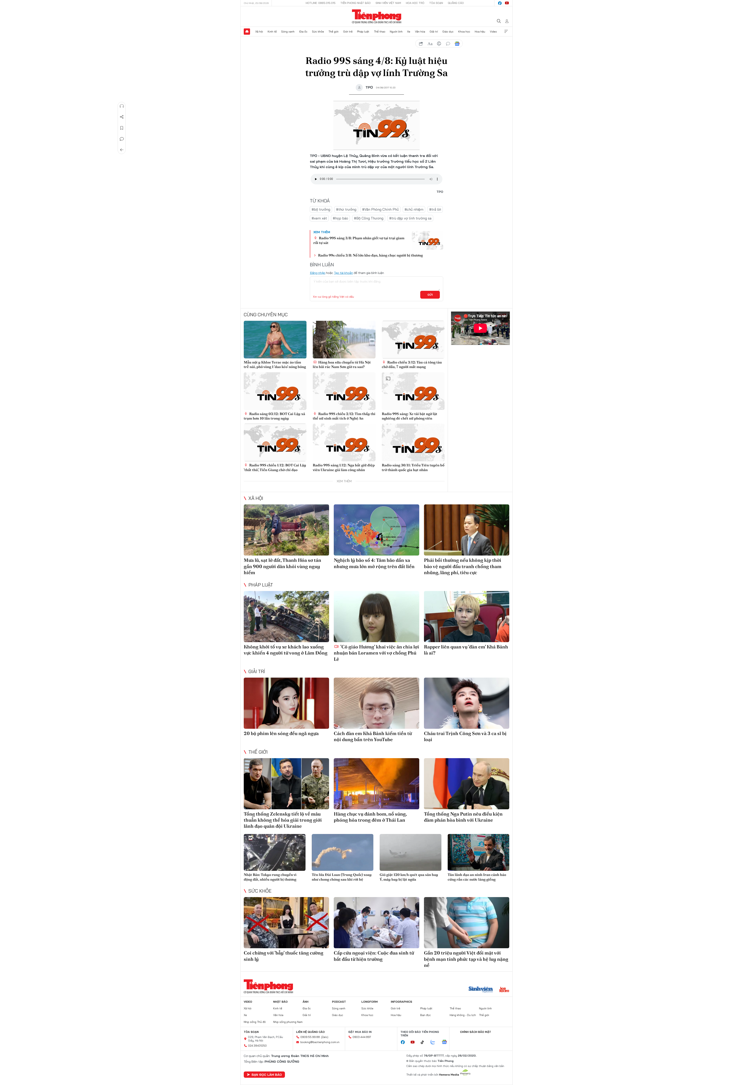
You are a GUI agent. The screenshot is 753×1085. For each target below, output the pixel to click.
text (430, 44)
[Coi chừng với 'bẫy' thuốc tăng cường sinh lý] (286, 922)
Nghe (122, 106)
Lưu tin (122, 128)
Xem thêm (506, 31)
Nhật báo (280, 1001)
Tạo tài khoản (343, 273)
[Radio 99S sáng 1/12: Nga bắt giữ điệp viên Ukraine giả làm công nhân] (344, 442)
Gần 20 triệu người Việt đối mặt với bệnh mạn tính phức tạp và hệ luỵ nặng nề (466, 959)
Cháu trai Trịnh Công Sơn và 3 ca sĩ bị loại (465, 736)
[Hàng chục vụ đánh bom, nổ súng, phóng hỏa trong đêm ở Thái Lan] (376, 783)
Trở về (122, 150)
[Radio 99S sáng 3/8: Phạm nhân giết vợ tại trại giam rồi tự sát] (427, 240)
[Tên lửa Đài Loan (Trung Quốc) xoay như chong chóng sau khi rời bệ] (343, 852)
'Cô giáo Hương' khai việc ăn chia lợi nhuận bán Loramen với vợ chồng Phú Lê (376, 653)
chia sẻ (421, 44)
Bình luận (122, 139)
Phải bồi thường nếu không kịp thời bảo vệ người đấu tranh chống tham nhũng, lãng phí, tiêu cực (462, 566)
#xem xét (319, 218)
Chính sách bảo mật (475, 1032)
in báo (439, 44)
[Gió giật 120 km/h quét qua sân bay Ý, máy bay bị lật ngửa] (410, 852)
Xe (408, 31)
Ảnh (305, 1001)
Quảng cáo (456, 3)
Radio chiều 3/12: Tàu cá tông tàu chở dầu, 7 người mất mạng (412, 364)
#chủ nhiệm (414, 209)
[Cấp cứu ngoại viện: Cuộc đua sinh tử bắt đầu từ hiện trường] (376, 922)
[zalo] (435, 1042)
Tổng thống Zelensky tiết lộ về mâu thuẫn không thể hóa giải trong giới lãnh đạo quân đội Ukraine (283, 820)
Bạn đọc (425, 1015)
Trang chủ (247, 31)
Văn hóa (420, 31)
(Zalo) (324, 1037)
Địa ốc (303, 31)
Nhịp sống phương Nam (288, 1022)
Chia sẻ (122, 117)
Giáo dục (448, 31)
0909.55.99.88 (310, 1037)
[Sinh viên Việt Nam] (481, 989)
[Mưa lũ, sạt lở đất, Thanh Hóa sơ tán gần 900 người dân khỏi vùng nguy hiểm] (286, 530)
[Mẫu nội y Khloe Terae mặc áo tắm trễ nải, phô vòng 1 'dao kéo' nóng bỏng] (275, 339)
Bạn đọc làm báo (267, 1075)
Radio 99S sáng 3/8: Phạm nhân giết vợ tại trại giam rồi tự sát (358, 240)
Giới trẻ (348, 31)
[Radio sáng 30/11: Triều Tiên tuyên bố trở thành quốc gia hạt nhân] (413, 442)
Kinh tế (272, 31)
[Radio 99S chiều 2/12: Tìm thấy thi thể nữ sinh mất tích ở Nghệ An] (344, 391)
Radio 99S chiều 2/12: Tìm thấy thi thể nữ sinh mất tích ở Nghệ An (344, 416)
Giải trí (434, 31)
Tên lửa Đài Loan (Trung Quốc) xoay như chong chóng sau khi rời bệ (342, 876)
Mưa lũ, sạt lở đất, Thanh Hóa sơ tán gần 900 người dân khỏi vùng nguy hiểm (282, 566)
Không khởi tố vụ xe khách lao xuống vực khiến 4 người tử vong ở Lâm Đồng (285, 650)
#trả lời (435, 209)
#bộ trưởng (321, 209)
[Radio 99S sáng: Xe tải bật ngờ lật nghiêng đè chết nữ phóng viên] (413, 391)
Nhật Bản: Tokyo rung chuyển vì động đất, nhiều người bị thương (270, 876)
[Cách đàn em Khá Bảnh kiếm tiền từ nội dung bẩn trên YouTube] (376, 703)
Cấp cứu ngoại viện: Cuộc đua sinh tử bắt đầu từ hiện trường (374, 956)
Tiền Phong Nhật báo (355, 3)
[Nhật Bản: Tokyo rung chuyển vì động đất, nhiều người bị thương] (275, 852)
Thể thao (379, 31)
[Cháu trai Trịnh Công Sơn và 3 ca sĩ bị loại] (466, 703)
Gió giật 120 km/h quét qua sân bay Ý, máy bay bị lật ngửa (409, 876)
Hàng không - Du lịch (463, 1015)
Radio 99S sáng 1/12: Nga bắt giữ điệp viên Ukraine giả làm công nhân (344, 467)
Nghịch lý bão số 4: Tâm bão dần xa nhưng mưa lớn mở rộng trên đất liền (374, 563)
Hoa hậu (480, 31)
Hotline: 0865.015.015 (321, 3)
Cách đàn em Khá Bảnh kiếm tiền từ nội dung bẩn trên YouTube (373, 736)
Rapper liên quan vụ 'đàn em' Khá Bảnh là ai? (466, 650)
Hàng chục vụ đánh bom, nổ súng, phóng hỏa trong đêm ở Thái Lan (370, 817)
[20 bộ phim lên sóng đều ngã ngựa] (286, 703)
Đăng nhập (317, 273)
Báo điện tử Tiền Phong (376, 16)
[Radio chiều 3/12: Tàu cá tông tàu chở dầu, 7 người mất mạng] (413, 339)
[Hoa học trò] (504, 989)
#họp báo (340, 218)
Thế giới (333, 31)
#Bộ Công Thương (368, 218)
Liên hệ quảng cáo (310, 1032)
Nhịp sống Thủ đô (255, 1022)
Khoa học (464, 31)
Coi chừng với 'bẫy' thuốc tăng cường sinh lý (283, 956)
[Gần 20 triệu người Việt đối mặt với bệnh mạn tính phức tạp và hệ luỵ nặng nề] (466, 922)
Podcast (339, 1001)
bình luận (448, 44)
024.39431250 (257, 1045)
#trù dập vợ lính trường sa (410, 218)
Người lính (396, 31)
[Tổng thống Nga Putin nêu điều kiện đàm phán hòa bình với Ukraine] (466, 783)
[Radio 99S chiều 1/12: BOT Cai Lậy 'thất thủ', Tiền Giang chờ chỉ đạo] (275, 442)
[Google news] (446, 1042)
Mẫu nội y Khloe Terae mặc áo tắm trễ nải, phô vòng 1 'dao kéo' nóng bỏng (275, 364)
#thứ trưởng (346, 209)
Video (493, 31)
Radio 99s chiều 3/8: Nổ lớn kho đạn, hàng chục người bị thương (370, 255)
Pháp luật (363, 31)
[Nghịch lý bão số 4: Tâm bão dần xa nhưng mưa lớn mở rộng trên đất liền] (376, 530)
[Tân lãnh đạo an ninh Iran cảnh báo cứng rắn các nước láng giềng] (478, 852)
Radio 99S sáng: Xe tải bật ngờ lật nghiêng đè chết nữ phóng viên (409, 416)
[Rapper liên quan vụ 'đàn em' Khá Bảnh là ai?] (466, 616)
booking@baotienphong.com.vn (319, 1042)
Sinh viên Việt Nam (388, 3)
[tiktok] (424, 1042)
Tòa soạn (436, 3)
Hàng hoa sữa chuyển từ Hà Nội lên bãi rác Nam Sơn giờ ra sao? (342, 364)
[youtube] (507, 3)
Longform (369, 1001)
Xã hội (259, 31)
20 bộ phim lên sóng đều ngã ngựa (281, 733)
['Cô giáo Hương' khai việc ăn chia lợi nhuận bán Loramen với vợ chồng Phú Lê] (376, 616)
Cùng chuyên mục (266, 314)
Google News (457, 44)
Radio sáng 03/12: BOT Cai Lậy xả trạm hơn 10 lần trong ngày (274, 416)
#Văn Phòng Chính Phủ (380, 209)
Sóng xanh (288, 31)
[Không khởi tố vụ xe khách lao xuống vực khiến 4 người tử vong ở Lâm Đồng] (286, 616)
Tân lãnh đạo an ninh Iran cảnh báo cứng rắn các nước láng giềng (477, 876)
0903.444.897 (362, 1037)
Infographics (401, 1001)
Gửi (430, 294)
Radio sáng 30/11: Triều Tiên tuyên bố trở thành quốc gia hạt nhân (413, 467)
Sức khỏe (318, 31)
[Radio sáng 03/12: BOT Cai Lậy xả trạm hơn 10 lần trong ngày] (275, 391)
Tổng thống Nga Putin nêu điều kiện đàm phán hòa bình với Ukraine (463, 817)
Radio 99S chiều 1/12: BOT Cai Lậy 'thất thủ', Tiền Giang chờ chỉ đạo (275, 467)
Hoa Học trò (415, 3)
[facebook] (499, 3)
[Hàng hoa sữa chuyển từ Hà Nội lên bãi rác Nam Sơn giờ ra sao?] (344, 339)
